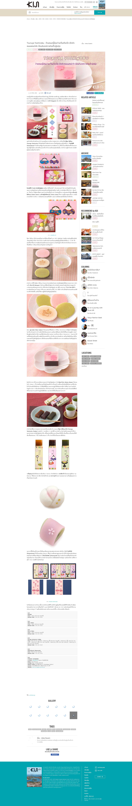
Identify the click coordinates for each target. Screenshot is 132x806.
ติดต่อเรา (75, 7)
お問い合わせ (87, 7)
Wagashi (44, 729)
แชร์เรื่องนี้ (55, 755)
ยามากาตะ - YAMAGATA (96, 363)
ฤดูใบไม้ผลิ (73, 729)
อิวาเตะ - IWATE (86, 361)
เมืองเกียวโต (35, 660)
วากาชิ (49, 731)
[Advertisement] (66, 30)
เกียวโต (53, 731)
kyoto (30, 729)
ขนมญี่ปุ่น (49, 729)
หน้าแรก (45, 7)
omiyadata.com (53, 235)
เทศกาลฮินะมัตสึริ (59, 731)
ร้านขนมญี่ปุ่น (59, 729)
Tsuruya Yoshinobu (37, 729)
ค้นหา (99, 12)
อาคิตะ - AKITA (86, 363)
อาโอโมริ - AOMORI (96, 359)
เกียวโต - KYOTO (53, 19)
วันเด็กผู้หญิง (44, 731)
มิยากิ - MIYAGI (94, 361)
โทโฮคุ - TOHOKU (86, 359)
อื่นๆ (81, 7)
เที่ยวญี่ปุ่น (51, 7)
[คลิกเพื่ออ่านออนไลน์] (102, 7)
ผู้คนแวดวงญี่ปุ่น (88, 788)
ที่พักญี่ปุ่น (86, 780)
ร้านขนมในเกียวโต (66, 729)
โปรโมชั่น (69, 7)
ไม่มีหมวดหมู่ (95, 186)
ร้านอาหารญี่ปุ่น (60, 7)
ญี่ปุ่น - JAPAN (38, 19)
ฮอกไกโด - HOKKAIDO (95, 356)
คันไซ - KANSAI (45, 19)
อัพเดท (94, 121)
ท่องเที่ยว (35, 49)
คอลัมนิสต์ (95, 226)
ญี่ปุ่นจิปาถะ (30, 49)
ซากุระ (54, 729)
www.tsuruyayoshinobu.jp (38, 667)
